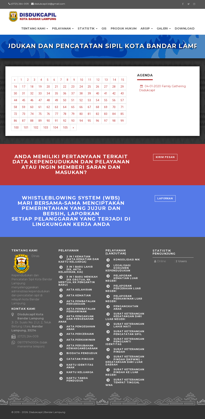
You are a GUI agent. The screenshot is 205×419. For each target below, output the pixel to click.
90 (48, 120)
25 (89, 86)
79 (72, 113)
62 (48, 107)
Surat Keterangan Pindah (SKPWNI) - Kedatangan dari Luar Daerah (125, 360)
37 (72, 93)
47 (40, 100)
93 (72, 120)
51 (72, 100)
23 (72, 86)
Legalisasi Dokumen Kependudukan (118, 268)
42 (114, 93)
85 (122, 113)
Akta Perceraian (80, 333)
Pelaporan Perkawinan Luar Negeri (124, 299)
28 (114, 86)
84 (114, 113)
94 (81, 120)
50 (64, 100)
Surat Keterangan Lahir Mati (129, 325)
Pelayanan (62, 28)
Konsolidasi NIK (127, 259)
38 (81, 93)
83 (105, 113)
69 (105, 107)
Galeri (163, 28)
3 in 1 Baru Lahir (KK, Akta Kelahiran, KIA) (75, 269)
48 (48, 100)
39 (89, 93)
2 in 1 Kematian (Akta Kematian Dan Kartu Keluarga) (78, 259)
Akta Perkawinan (80, 339)
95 (89, 120)
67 (89, 107)
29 (122, 86)
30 (15, 93)
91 (56, 120)
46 (31, 100)
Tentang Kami (33, 28)
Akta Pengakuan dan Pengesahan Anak (76, 319)
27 (105, 86)
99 (122, 120)
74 (31, 113)
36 (64, 93)
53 (89, 100)
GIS (104, 28)
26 (97, 86)
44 (15, 100)
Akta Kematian (78, 295)
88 (31, 120)
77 (56, 113)
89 (40, 120)
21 (56, 86)
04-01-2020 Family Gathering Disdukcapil (162, 88)
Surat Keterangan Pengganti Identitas (125, 341)
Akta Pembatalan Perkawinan (80, 310)
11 (89, 79)
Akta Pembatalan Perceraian (80, 302)
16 (15, 86)
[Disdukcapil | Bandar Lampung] (32, 15)
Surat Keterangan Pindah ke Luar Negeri (125, 372)
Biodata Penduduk (81, 353)
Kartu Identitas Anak (79, 366)
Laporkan (165, 198)
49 (56, 100)
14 (114, 79)
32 (31, 93)
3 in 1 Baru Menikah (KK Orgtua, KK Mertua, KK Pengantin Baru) (78, 280)
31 (23, 93)
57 (122, 100)
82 (97, 113)
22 (64, 86)
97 (105, 120)
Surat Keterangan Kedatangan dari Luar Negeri (125, 316)
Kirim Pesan (165, 157)
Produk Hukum (124, 28)
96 (97, 120)
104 (55, 127)
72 (15, 113)
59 (23, 107)
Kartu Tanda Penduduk (77, 379)
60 (31, 107)
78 (64, 113)
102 (35, 127)
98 (114, 120)
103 (45, 127)
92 (64, 120)
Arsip (146, 28)
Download (185, 28)
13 (106, 79)
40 (97, 93)
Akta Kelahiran (79, 289)
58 (15, 107)
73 (23, 113)
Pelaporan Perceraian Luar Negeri (123, 288)
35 (56, 93)
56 (114, 100)
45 (23, 100)
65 (72, 107)
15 (122, 79)
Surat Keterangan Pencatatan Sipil (129, 332)
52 (81, 100)
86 (15, 120)
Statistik (86, 28)
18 (31, 86)
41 (105, 93)
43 (122, 93)
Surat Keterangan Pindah (129, 350)
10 (81, 79)
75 (40, 113)
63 (56, 107)
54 (97, 100)
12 (97, 79)
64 (64, 107)
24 (81, 86)
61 (40, 107)
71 (122, 107)
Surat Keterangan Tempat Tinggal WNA (125, 382)
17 (23, 86)
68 (97, 107)
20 (48, 86)
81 (89, 113)
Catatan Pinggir (80, 358)
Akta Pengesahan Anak (80, 328)
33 (40, 93)
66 (81, 107)
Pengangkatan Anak (126, 307)
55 (105, 100)
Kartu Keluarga (79, 372)
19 (40, 86)
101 (26, 127)
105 (65, 127)
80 (81, 113)
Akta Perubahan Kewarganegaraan (82, 347)
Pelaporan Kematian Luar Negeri (122, 278)
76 (48, 113)
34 (48, 93)
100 (16, 127)
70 (114, 107)
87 (23, 120)
